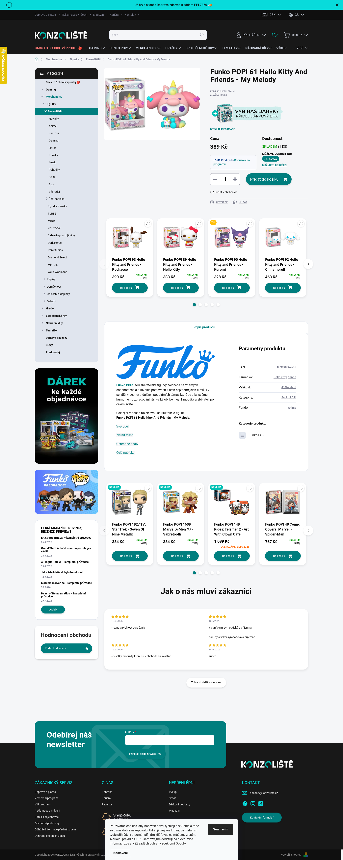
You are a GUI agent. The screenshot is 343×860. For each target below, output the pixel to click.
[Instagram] (253, 803)
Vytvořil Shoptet (291, 854)
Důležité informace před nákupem (55, 829)
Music (52, 162)
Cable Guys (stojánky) (61, 235)
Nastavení (120, 853)
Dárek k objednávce (47, 817)
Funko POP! (55, 111)
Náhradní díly (54, 323)
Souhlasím (220, 829)
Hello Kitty (280, 377)
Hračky (50, 308)
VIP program (42, 804)
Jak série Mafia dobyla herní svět (62, 572)
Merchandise (54, 96)
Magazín (98, 14)
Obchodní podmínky (47, 823)
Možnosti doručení (274, 165)
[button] (194, 305)
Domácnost (54, 286)
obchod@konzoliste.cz (264, 793)
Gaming (51, 89)
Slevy (49, 345)
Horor (52, 147)
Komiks (53, 155)
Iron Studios (55, 250)
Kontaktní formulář (262, 817)
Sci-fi (52, 177)
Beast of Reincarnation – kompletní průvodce (63, 595)
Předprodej (53, 352)
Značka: (218, 95)
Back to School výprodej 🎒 (63, 82)
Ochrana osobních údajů (50, 835)
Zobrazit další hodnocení (206, 682)
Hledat (202, 35)
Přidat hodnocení (55, 648)
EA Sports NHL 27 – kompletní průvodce (66, 537)
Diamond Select (57, 257)
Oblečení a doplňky (58, 294)
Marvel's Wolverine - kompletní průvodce (66, 583)
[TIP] (231, 237)
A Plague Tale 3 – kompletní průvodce (65, 561)
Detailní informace (222, 129)
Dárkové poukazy (56, 337)
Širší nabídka (57, 198)
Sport (52, 184)
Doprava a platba (45, 14)
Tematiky (52, 330)
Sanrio (292, 377)
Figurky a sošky (57, 206)
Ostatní (51, 301)
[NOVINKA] (129, 502)
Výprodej (54, 191)
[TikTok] (261, 803)
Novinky (54, 118)
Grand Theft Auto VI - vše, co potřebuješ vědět (66, 550)
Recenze (107, 804)
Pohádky (54, 169)
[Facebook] (245, 803)
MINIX (52, 220)
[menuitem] (60, 48)
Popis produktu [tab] (204, 327)
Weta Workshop (57, 272)
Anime (53, 126)
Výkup (173, 792)
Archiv (53, 609)
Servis (172, 798)
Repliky (51, 279)
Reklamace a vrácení (74, 14)
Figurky (51, 104)
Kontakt (107, 792)
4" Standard (288, 387)
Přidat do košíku (264, 179)
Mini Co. (53, 264)
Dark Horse (55, 242)
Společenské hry (56, 315)
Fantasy (54, 133)
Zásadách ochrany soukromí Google (160, 843)
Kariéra (114, 14)
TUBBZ (52, 213)
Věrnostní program (46, 798)
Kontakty (130, 14)
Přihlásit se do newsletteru (145, 753)
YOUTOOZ (54, 228)
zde (126, 843)
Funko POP (256, 435)
